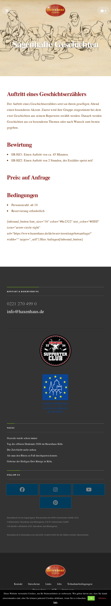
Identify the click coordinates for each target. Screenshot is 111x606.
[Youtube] (89, 489)
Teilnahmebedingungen (79, 584)
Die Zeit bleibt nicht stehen (21, 449)
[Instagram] (55, 489)
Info (55, 602)
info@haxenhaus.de (25, 311)
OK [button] (91, 598)
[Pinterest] (55, 502)
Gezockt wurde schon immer (22, 438)
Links (48, 584)
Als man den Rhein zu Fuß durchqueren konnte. (32, 455)
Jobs (59, 584)
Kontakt (18, 584)
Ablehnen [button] (102, 598)
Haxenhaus (55, 10)
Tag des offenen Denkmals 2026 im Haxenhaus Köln (35, 444)
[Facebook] (22, 489)
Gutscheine (34, 584)
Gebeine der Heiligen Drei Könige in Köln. (29, 461)
